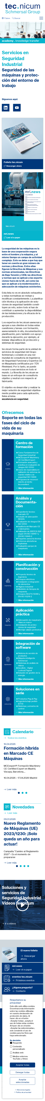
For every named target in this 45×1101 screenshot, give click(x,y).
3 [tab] (26, 793)
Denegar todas (23, 1072)
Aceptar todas (22, 1065)
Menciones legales (23, 1090)
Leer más (11, 789)
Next (41, 32)
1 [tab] (19, 793)
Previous (3, 32)
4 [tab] (28, 866)
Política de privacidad (23, 1092)
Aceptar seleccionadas (22, 1080)
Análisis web (18, 1052)
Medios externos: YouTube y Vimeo (20, 1057)
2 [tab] (23, 793)
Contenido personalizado (19, 1047)
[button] (6, 18)
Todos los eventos (16, 737)
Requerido (17, 1043)
